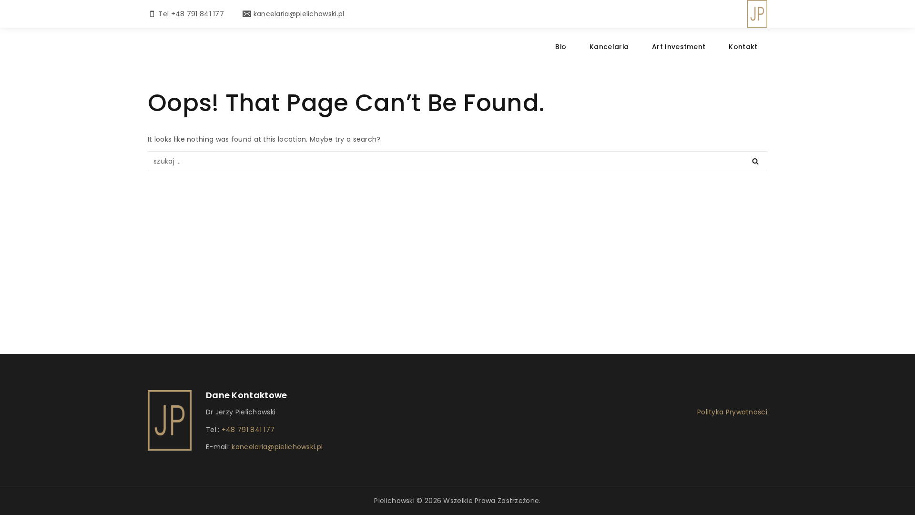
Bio (560, 47)
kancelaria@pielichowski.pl (276, 447)
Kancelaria (609, 47)
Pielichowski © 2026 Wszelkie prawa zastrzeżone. (457, 500)
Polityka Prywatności (732, 412)
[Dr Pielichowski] (757, 14)
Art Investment (678, 47)
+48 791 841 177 (248, 429)
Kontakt (743, 47)
